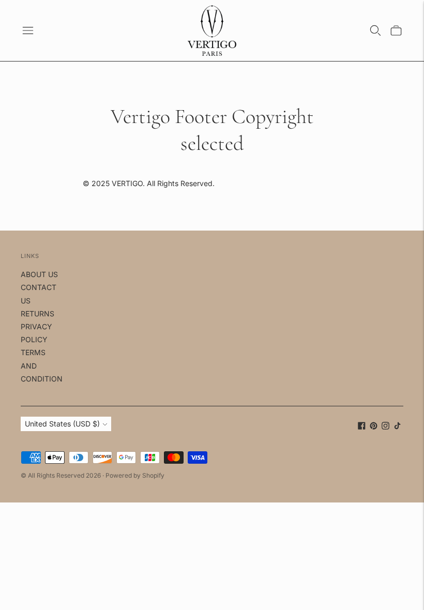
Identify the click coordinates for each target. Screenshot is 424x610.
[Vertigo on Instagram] (385, 426)
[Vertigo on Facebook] (362, 426)
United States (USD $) (62, 423)
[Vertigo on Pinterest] (373, 426)
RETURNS (37, 313)
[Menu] (28, 30)
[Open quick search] (375, 30)
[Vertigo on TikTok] (397, 426)
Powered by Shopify (134, 475)
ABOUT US (39, 274)
